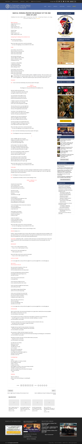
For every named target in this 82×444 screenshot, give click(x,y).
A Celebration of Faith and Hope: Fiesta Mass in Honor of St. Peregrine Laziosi (67, 155)
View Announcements (65, 179)
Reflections (23, 1)
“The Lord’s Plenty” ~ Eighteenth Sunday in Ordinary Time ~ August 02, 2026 (50, 427)
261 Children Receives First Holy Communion (63, 174)
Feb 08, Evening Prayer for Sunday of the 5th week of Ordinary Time (37, 408)
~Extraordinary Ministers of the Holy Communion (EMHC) (65, 194)
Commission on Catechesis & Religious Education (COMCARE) (64, 187)
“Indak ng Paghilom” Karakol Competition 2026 (66, 151)
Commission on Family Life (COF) (64, 188)
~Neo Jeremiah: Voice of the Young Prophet (65, 211)
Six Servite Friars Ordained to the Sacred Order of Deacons (67, 140)
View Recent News (64, 159)
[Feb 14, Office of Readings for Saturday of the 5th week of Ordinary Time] (49, 402)
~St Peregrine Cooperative (65, 205)
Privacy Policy (51, 442)
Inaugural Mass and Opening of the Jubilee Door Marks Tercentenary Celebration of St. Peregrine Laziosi (64, 171)
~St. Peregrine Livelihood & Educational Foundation (65, 207)
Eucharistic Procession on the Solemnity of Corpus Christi (67, 148)
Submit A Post (65, 442)
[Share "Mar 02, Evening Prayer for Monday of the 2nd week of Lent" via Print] (32, 385)
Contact (69, 6)
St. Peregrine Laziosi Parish (13, 442)
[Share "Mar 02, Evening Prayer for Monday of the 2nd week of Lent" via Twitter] (23, 385)
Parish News (7, 1)
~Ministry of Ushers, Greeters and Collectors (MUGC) (65, 199)
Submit (27, 1)
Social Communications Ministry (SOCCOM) (64, 213)
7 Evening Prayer (29, 17)
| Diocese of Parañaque (36, 1)
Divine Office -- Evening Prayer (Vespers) (40, 17)
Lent (48, 17)
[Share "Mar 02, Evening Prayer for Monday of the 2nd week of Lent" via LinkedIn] (28, 385)
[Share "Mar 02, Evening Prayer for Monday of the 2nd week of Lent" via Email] (30, 385)
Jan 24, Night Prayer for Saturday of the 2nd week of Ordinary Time (25, 408)
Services (55, 6)
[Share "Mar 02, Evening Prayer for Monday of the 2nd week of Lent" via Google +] (26, 385)
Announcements (15, 1)
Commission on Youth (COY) (63, 209)
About (49, 6)
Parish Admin (17, 17)
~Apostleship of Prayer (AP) (65, 192)
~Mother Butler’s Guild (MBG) (65, 200)
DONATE (74, 6)
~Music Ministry (63, 201)
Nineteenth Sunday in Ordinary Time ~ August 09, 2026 (49, 424)
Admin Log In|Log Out (73, 442)
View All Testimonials (31, 438)
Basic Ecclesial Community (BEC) (64, 185)
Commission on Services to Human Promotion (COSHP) (65, 204)
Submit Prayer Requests (66, 120)
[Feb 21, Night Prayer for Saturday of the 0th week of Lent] (14, 402)
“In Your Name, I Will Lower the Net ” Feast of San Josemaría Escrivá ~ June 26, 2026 (67, 143)
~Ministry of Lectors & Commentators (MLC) (64, 196)
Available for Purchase (37, 74)
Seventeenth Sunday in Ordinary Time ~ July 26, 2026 (50, 431)
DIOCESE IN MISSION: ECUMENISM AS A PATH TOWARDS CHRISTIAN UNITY (64, 177)
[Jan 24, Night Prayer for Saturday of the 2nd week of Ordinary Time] (25, 402)
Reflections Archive (49, 434)
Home (45, 6)
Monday (30, 18)
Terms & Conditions (58, 442)
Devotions (62, 6)
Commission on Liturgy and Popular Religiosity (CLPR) (65, 191)
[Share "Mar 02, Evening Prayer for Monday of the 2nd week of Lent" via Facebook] (21, 385)
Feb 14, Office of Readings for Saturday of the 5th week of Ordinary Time (49, 409)
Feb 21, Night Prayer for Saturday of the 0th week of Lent (14, 408)
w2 (32, 18)
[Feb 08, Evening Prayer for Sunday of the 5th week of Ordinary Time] (37, 402)
